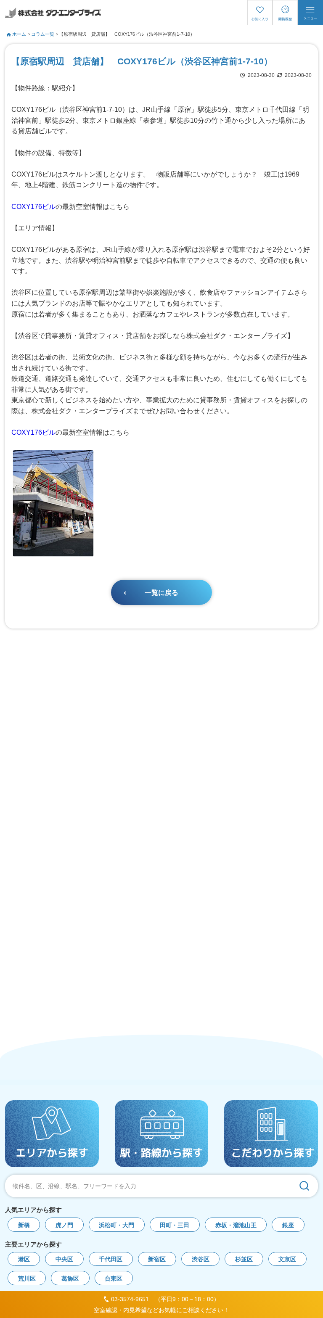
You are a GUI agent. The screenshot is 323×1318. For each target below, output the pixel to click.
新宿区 (157, 1259)
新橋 (24, 1225)
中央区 (64, 1259)
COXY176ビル (33, 206)
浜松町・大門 (116, 1225)
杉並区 (244, 1259)
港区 (24, 1259)
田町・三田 (174, 1225)
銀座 (288, 1225)
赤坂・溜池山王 (236, 1225)
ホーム (19, 34)
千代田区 (110, 1259)
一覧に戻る (161, 592)
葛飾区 (70, 1279)
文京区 (287, 1259)
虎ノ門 (64, 1225)
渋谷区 (200, 1259)
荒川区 (27, 1279)
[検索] (304, 1186)
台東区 (113, 1279)
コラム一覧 (42, 34)
